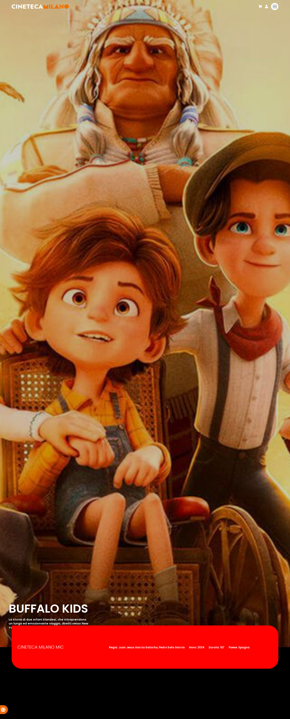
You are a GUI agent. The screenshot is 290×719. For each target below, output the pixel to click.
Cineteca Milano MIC (40, 647)
